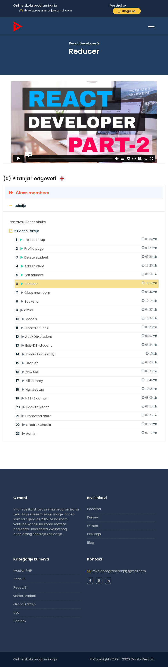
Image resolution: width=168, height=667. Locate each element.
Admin (87, 433)
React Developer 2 (84, 43)
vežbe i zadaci (24, 595)
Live (16, 612)
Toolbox (19, 621)
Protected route (87, 415)
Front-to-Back (87, 327)
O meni (93, 525)
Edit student (87, 274)
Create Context (87, 424)
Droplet (87, 363)
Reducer (87, 283)
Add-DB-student (87, 336)
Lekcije (20, 205)
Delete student (87, 257)
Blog (90, 542)
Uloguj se (128, 11)
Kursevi (93, 517)
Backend (87, 301)
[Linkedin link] (108, 581)
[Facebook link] (90, 581)
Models (87, 318)
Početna (94, 509)
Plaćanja (94, 534)
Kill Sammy (87, 380)
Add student (87, 266)
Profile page (87, 248)
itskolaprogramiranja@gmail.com (48, 10)
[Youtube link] (99, 581)
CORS (87, 310)
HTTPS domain (87, 398)
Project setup (87, 239)
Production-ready (87, 354)
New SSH (87, 371)
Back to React (87, 407)
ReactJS (20, 587)
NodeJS (19, 579)
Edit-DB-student (87, 345)
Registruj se (118, 5)
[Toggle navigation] (151, 26)
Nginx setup (87, 389)
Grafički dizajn (24, 604)
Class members (32, 192)
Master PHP (22, 570)
